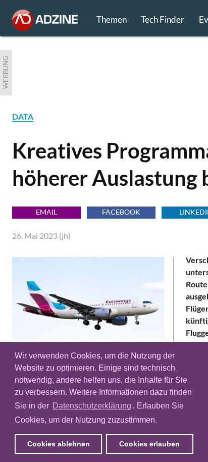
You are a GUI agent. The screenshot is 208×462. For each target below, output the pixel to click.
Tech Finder (162, 19)
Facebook (121, 212)
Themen (111, 19)
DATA (22, 116)
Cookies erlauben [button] (149, 444)
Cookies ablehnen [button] (58, 444)
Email (46, 212)
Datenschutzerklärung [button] (92, 405)
